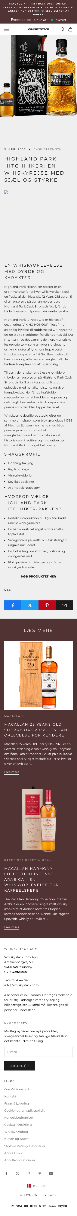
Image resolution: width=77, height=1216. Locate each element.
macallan (13, 716)
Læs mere (11, 772)
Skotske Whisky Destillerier (24, 1146)
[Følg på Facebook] (6, 1173)
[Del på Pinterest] (47, 605)
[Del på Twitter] (29, 605)
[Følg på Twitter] (17, 1173)
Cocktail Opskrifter (18, 1125)
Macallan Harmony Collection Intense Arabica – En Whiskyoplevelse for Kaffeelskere (31, 879)
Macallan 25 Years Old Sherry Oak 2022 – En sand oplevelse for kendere (37, 729)
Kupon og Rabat (16, 1139)
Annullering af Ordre (19, 1160)
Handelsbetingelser (18, 1117)
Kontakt (10, 1096)
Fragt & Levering (16, 1103)
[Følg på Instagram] (29, 1173)
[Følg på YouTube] (51, 1173)
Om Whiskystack (17, 1089)
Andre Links (13, 1153)
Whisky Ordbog (16, 1132)
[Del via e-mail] (64, 605)
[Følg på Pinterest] (40, 1173)
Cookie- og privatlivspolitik (24, 1110)
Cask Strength (48, 149)
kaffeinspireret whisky (27, 860)
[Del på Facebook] (12, 605)
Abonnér (19, 1066)
